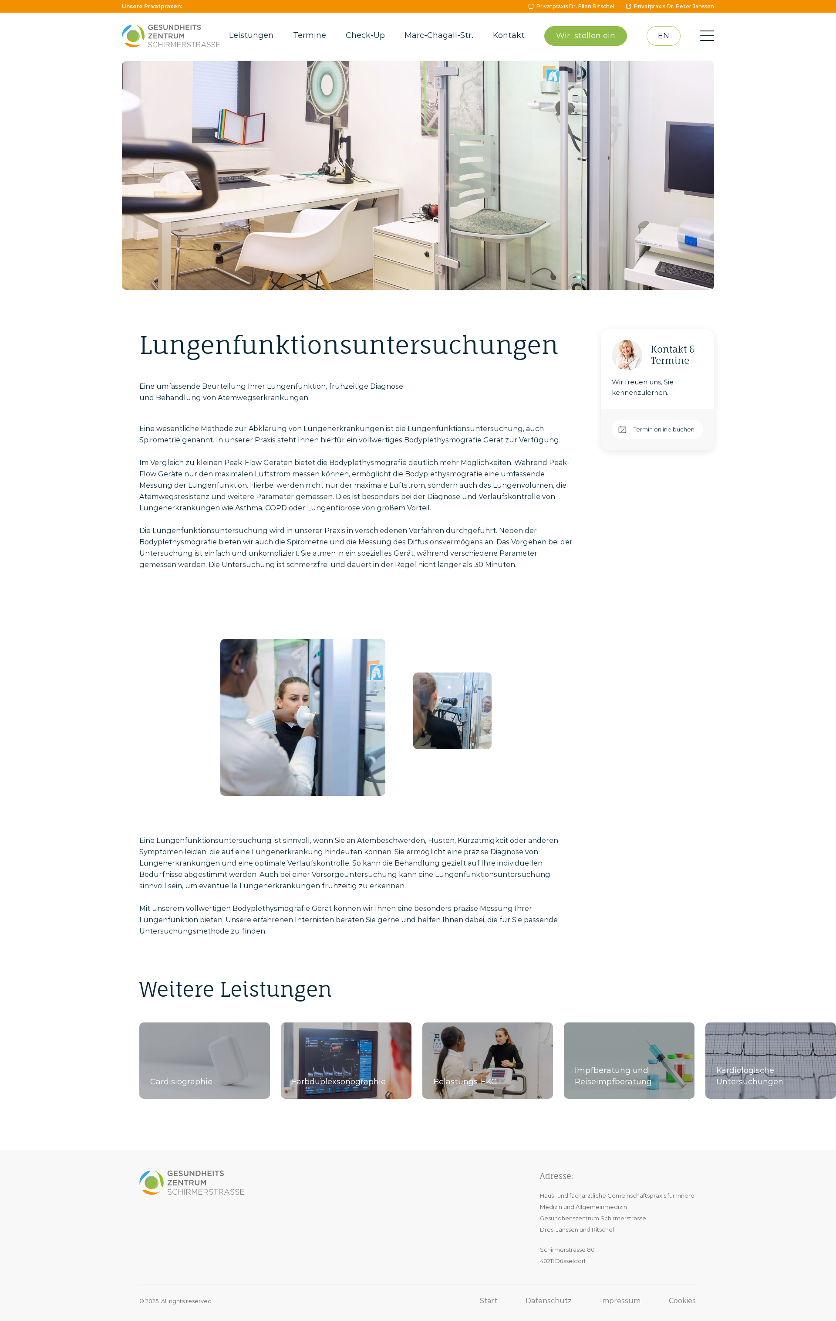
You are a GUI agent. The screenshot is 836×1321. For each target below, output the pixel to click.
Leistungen (251, 35)
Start (488, 1301)
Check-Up (365, 35)
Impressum (620, 1301)
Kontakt (509, 35)
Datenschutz (549, 1301)
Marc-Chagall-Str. (439, 35)
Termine (309, 35)
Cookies (682, 1301)
